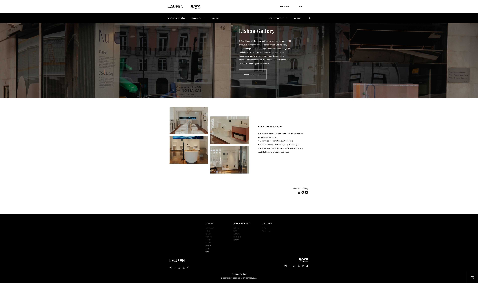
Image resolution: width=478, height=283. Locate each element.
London (208, 237)
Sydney (236, 240)
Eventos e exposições (176, 18)
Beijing (236, 228)
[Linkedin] (306, 192)
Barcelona (210, 228)
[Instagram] (299, 192)
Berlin (208, 231)
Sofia (208, 249)
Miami (265, 228)
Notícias (215, 18)
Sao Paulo (266, 231)
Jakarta (236, 234)
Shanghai (237, 237)
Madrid (208, 240)
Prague (208, 246)
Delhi (236, 231)
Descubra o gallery (253, 74)
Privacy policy (239, 274)
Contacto (298, 18)
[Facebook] (302, 192)
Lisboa (208, 234)
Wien (207, 252)
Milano (208, 243)
